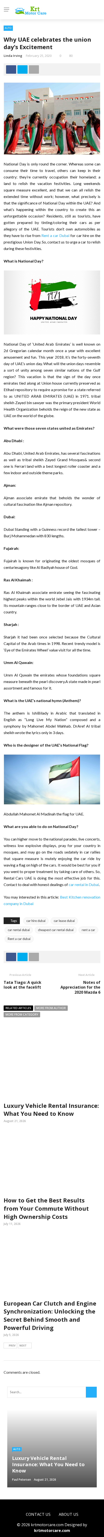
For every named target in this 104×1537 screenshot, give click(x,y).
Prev (12, 1345)
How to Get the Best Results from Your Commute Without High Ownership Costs (46, 1208)
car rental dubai (19, 930)
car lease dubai (64, 921)
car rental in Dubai (84, 884)
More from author (51, 1008)
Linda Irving (13, 55)
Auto (8, 28)
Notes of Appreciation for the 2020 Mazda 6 (80, 987)
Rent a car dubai (19, 939)
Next (23, 1345)
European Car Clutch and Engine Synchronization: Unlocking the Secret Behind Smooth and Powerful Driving (50, 1315)
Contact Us (38, 1514)
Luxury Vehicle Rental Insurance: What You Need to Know (51, 1110)
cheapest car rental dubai (56, 930)
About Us (68, 1514)
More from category (22, 1014)
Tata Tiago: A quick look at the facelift (22, 985)
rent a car (88, 930)
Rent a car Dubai (55, 235)
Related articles (18, 1008)
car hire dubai (35, 921)
